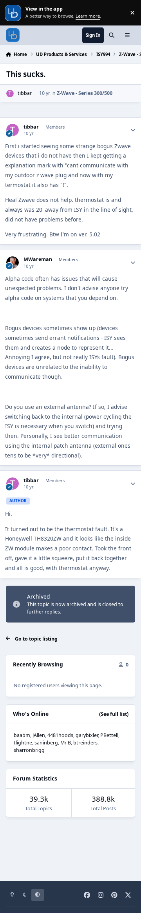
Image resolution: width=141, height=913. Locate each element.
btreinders (85, 742)
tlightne (23, 742)
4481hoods (60, 735)
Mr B (65, 742)
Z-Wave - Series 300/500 (84, 93)
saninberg (46, 742)
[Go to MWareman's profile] (12, 262)
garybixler (87, 735)
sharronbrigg (29, 750)
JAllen (39, 735)
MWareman (38, 259)
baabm (22, 735)
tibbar (25, 93)
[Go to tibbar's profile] (10, 93)
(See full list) (113, 714)
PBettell (109, 735)
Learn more (13, 12)
